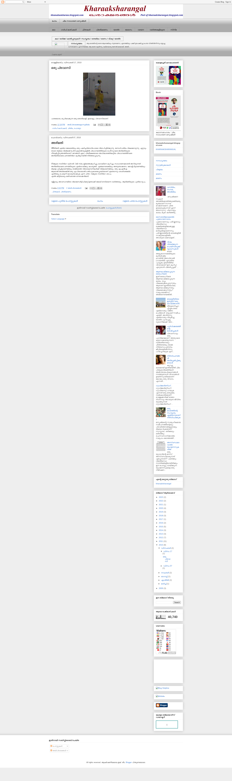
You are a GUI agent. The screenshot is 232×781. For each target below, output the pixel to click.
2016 (161, 523)
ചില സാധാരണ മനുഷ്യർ (74, 21)
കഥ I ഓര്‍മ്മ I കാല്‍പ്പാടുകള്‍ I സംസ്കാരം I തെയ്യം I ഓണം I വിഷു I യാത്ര (87, 39)
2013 (161, 534)
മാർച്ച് (164, 584)
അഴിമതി (57, 142)
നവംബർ (165, 573)
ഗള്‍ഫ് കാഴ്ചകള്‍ (69, 30)
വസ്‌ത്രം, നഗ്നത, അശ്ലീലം (171, 189)
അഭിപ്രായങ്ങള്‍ (59, 751)
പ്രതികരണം (102, 30)
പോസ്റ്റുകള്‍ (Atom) (114, 208)
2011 (161, 541)
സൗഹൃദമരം (76, 43)
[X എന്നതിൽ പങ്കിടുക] (104, 124)
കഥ (53, 30)
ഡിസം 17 (167, 551)
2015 (161, 527)
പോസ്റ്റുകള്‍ (57, 746)
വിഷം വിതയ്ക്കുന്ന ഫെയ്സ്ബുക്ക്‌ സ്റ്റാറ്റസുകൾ (173, 245)
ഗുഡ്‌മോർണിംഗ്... (164, 386)
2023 (161, 497)
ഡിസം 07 (167, 566)
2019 (161, 512)
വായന (141, 30)
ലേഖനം (128, 30)
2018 (161, 515)
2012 (161, 537)
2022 (161, 501)
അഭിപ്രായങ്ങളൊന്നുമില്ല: (79, 125)
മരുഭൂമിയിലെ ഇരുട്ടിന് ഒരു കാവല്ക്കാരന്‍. (173, 301)
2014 (161, 530)
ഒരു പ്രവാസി (60, 67)
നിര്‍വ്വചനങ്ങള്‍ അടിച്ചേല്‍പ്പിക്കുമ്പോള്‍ (174, 359)
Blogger (129, 762)
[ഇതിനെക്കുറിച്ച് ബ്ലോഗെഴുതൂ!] (101, 124)
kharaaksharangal (163, 483)
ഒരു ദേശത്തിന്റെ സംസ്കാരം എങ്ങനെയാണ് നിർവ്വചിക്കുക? (168, 414)
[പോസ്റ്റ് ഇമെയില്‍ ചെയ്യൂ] (94, 125)
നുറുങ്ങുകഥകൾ (163, 165)
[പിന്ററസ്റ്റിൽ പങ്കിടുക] (109, 124)
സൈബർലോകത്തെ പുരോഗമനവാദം (165, 218)
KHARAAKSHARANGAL (166, 149)
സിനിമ (174, 30)
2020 (161, 508)
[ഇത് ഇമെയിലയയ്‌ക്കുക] (99, 124)
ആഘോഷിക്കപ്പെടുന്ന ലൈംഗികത (165, 273)
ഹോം (54, 21)
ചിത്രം (70, 128)
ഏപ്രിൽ (165, 580)
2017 (161, 519)
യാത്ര (116, 30)
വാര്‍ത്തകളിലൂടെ (157, 30)
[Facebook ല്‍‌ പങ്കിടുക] (107, 124)
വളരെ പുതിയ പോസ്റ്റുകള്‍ (64, 201)
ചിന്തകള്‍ (86, 30)
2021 (161, 504)
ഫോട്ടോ (77, 128)
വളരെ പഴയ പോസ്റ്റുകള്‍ (135, 201)
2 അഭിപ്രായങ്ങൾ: (74, 188)
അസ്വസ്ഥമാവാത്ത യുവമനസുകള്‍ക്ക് (173, 445)
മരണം (159, 174)
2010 (161, 545)
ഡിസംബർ (166, 548)
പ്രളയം (159, 169)
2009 (161, 588)
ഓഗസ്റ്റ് (164, 576)
